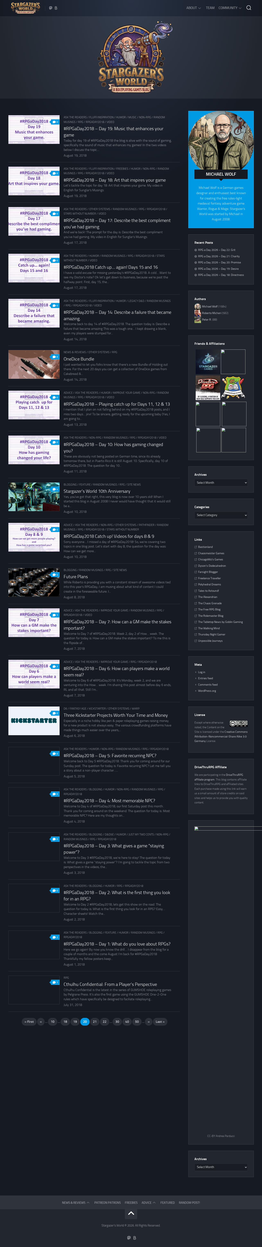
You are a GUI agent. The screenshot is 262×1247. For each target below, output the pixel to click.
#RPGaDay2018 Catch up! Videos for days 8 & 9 (109, 536)
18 (65, 1022)
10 (52, 1022)
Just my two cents (141, 834)
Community (228, 8)
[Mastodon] (51, 8)
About (191, 8)
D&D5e (109, 834)
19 (75, 1022)
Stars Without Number (80, 213)
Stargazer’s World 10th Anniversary (97, 491)
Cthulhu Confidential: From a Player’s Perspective (110, 984)
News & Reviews (75, 352)
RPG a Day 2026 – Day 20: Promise (219, 262)
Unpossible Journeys (210, 641)
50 (137, 1022)
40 (127, 1022)
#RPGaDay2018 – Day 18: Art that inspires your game (115, 180)
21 (95, 1022)
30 (117, 1022)
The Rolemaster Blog (210, 616)
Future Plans (76, 576)
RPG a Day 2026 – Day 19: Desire (218, 269)
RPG (80, 122)
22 (104, 1022)
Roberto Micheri (211, 313)
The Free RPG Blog (209, 609)
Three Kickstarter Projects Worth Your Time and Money (116, 715)
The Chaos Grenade (210, 603)
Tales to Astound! (208, 591)
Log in (201, 672)
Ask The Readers (75, 117)
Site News (134, 484)
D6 (65, 708)
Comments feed (208, 684)
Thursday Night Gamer (211, 634)
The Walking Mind (209, 628)
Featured (167, 1203)
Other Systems (99, 209)
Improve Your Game (126, 393)
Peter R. (207, 319)
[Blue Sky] (56, 8)
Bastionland (205, 547)
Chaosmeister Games (211, 553)
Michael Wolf (210, 306)
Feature (85, 484)
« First (29, 1022)
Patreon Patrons (107, 1203)
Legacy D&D (136, 301)
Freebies (122, 169)
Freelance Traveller (209, 578)
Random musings (125, 209)
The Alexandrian (207, 597)
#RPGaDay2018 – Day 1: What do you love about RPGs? (117, 944)
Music (132, 117)
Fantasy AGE (78, 708)
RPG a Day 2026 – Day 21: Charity (219, 256)
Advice (68, 393)
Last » (160, 1022)
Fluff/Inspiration (101, 117)
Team (210, 8)
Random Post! (189, 1203)
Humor (121, 117)
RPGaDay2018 (95, 122)
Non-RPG (145, 117)
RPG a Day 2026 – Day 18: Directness (221, 275)
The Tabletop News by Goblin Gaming (220, 622)
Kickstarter (97, 708)
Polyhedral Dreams (209, 584)
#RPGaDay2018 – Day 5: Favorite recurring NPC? (110, 755)
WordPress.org (207, 691)
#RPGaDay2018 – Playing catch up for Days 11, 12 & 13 (117, 404)
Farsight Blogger (208, 572)
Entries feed (205, 678)
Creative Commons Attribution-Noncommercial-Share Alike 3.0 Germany (221, 736)
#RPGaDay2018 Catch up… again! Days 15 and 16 (111, 267)
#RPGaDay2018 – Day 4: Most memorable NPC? (109, 800)
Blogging (70, 484)
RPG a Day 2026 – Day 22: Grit (216, 250)
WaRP (135, 708)
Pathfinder (147, 525)
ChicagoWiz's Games (210, 559)
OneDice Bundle (79, 359)
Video (110, 122)
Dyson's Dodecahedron (212, 566)
